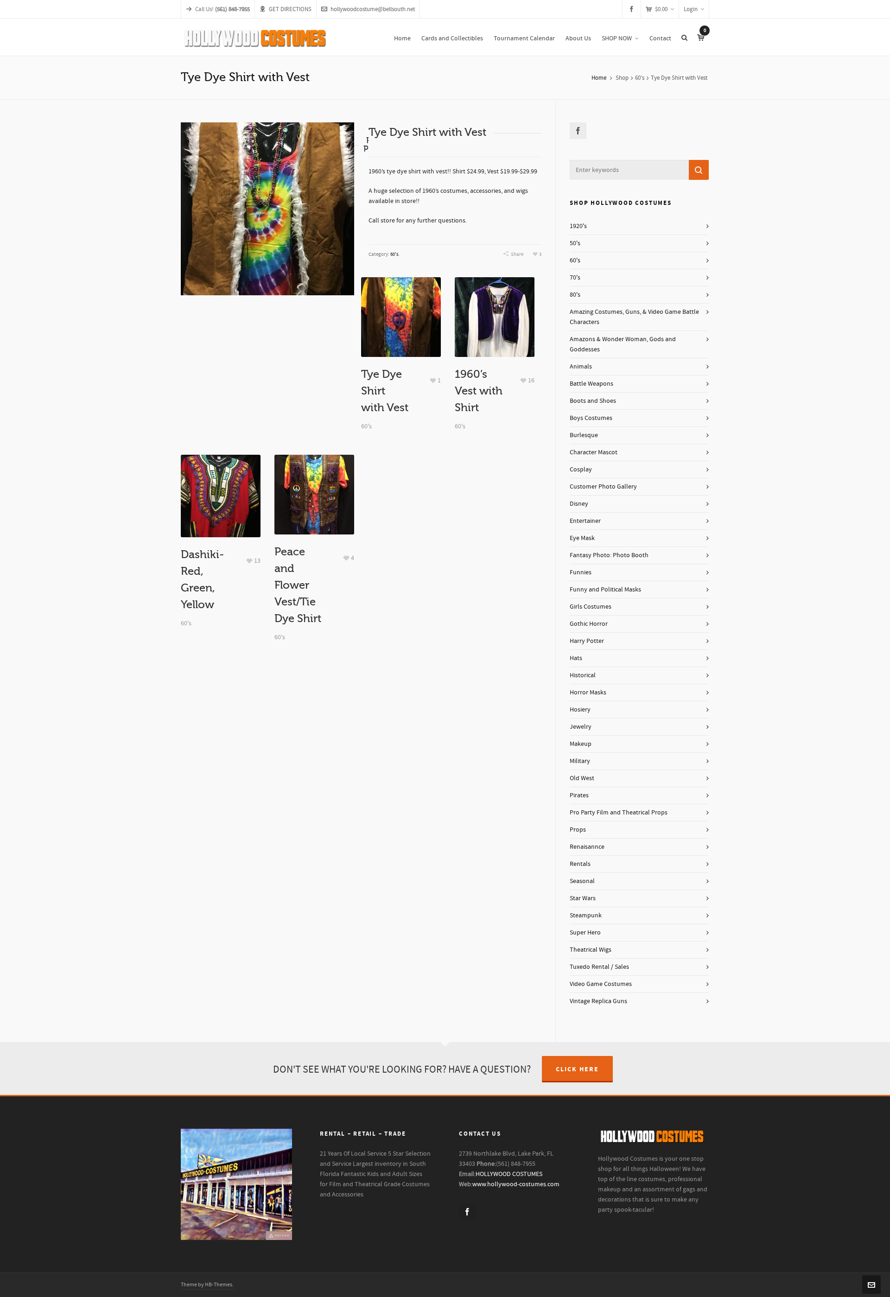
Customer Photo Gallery (603, 487)
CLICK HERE (577, 1069)
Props (578, 830)
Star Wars (583, 898)
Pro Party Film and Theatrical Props (619, 812)
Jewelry (580, 727)
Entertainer (585, 521)
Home (598, 78)
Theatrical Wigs (590, 950)
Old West (582, 778)
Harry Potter (587, 641)
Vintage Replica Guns (598, 1001)
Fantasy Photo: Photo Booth (609, 555)
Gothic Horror (589, 624)
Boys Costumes (591, 418)
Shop (622, 78)
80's (575, 295)
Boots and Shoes (593, 401)
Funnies (580, 572)
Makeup (580, 744)
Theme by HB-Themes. (207, 1284)
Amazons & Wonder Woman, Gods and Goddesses (623, 344)
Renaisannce (587, 847)
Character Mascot (593, 452)
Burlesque (584, 435)
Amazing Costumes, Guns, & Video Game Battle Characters (634, 317)
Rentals (580, 864)
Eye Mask (582, 538)
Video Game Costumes (601, 984)
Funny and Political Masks (605, 589)
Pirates (579, 795)
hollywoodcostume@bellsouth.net (373, 9)
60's (639, 78)
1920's (578, 226)
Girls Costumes (590, 607)
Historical (583, 675)
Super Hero (585, 932)
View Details (401, 302)
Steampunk (586, 915)
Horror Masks (588, 692)
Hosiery (580, 710)
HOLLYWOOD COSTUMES (509, 1174)
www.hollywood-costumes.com (515, 1184)
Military (580, 761)
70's (575, 277)
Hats (576, 658)
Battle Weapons (591, 384)
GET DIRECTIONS (290, 9)
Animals (581, 366)
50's (575, 243)
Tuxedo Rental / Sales (599, 967)
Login (691, 9)
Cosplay (581, 469)
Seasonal (582, 881)
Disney (579, 504)
